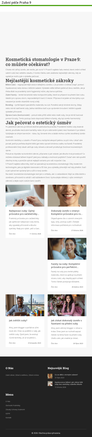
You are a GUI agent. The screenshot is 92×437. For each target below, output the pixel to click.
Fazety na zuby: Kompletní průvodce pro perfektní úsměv (65, 265)
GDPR (8, 413)
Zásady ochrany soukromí (15, 409)
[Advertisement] (46, 37)
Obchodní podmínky (13, 405)
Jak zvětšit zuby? (18, 320)
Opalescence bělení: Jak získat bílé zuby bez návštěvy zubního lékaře (69, 383)
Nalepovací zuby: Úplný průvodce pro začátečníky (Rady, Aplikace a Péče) (23, 212)
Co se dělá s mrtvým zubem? (66, 375)
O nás (8, 401)
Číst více (12, 234)
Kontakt (8, 418)
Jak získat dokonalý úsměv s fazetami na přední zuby (66, 322)
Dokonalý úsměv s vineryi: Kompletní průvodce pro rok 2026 (66, 212)
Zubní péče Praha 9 (16, 2)
